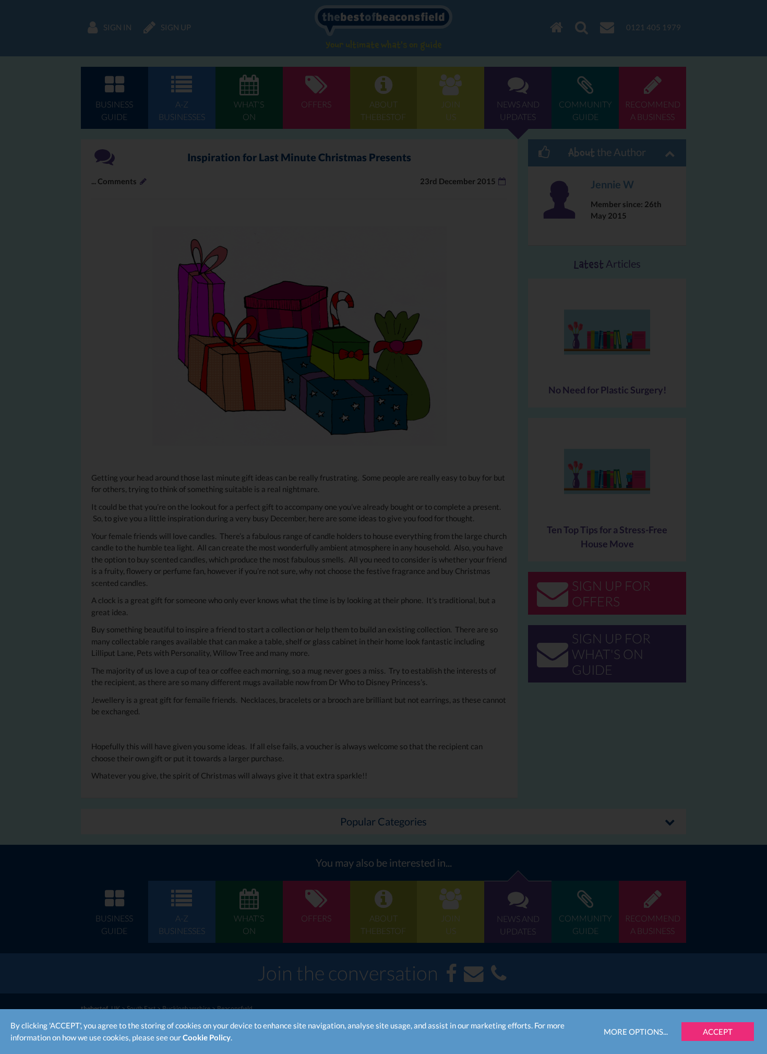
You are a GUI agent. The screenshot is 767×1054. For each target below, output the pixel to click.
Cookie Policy (207, 1037)
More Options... (636, 1031)
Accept (718, 1031)
